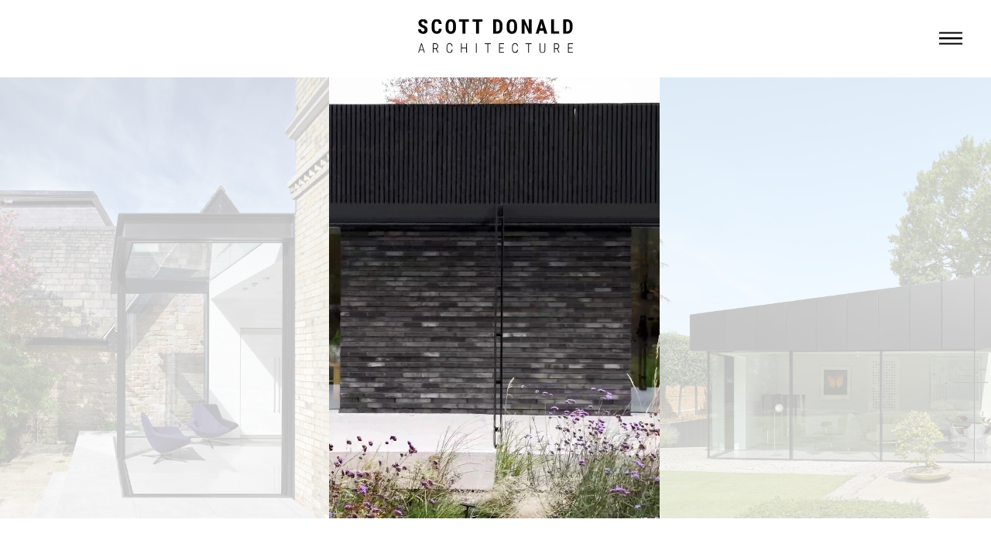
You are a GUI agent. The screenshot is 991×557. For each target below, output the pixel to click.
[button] (950, 39)
